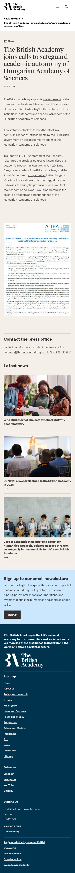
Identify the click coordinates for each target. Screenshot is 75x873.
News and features (15, 711)
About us (9, 688)
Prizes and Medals (14, 728)
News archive (12, 18)
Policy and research (15, 694)
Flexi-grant (10, 705)
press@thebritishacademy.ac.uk (28, 352)
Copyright (10, 848)
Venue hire (10, 750)
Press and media (14, 716)
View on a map (12, 826)
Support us (10, 722)
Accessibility (11, 831)
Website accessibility (16, 865)
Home (7, 683)
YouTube (9, 785)
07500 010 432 (61, 352)
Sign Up (12, 614)
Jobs (7, 745)
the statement (52, 99)
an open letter (37, 175)
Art (6, 739)
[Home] (14, 7)
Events (8, 700)
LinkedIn (9, 773)
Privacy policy (12, 853)
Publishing (10, 733)
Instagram (10, 779)
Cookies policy (12, 859)
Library (8, 756)
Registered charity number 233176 (24, 842)
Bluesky (8, 790)
